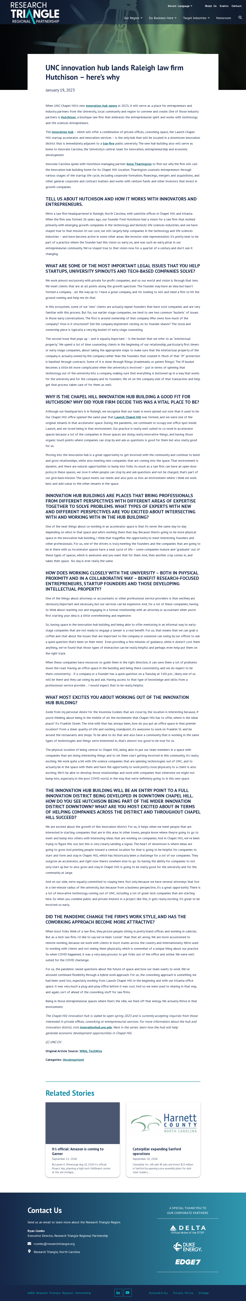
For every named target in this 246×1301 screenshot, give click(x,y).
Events (224, 6)
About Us (210, 6)
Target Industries (194, 18)
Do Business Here (161, 18)
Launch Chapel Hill (127, 417)
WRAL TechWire (91, 1051)
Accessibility (158, 1293)
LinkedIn (118, 1293)
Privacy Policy (183, 1293)
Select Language (178, 6)
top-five (108, 143)
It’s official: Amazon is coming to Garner (78, 1151)
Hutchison (68, 117)
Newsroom (223, 18)
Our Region (131, 18)
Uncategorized (73, 1060)
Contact (237, 6)
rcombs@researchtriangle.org (54, 1244)
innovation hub (62, 132)
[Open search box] (240, 17)
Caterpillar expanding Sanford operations (157, 1151)
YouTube (128, 1293)
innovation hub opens (101, 106)
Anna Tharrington (139, 164)
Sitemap (204, 1293)
